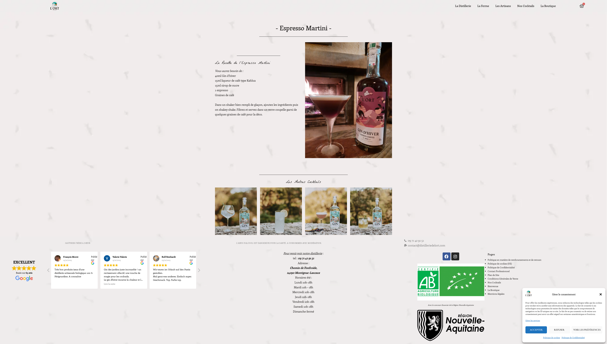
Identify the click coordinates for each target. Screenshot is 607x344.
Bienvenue (493, 286)
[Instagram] (455, 256)
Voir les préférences (587, 329)
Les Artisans (503, 6)
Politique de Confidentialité (573, 337)
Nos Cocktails (525, 6)
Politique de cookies (551, 337)
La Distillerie (463, 6)
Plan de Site (493, 274)
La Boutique (548, 6)
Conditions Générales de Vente (503, 278)
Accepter (536, 329)
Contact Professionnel (499, 271)
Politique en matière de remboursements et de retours (514, 259)
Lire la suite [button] (109, 284)
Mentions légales (496, 293)
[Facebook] (447, 256)
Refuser (559, 329)
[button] (600, 294)
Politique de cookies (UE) (500, 263)
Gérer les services (532, 320)
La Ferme (483, 6)
